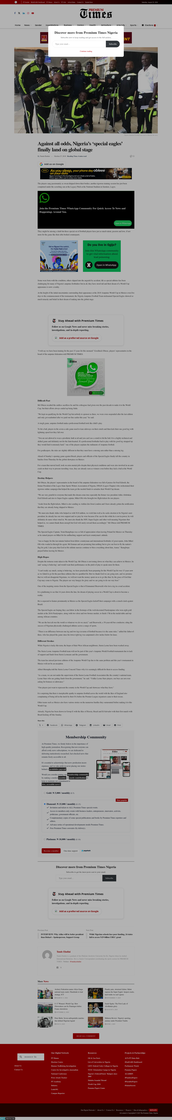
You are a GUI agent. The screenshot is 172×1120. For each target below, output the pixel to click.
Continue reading (86, 51)
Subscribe (113, 44)
